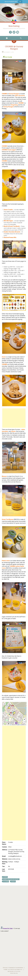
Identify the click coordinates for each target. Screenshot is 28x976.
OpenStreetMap (19, 724)
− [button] (24, 722)
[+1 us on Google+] (17, 32)
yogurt (13, 881)
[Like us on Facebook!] (10, 32)
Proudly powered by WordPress (13, 967)
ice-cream (5, 881)
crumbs (5, 876)
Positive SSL (14, 973)
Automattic (18, 969)
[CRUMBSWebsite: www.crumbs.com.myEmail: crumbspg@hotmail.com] (14, 75)
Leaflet (10, 724)
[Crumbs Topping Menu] (14, 302)
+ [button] (24, 719)
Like (20, 1)
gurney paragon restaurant (11, 879)
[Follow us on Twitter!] (14, 32)
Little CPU (17, 971)
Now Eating (14, 26)
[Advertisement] (14, 418)
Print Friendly (8, 57)
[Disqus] (14, 905)
